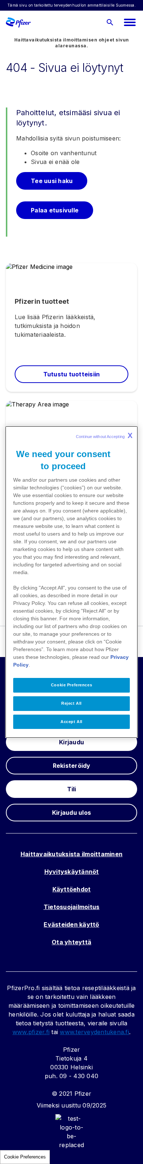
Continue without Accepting (104, 435)
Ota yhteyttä (71, 942)
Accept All (71, 721)
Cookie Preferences (25, 1157)
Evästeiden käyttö (71, 924)
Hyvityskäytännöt (71, 871)
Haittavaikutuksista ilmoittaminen (71, 854)
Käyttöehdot (71, 889)
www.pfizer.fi (31, 1032)
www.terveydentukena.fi (94, 1032)
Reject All (71, 703)
